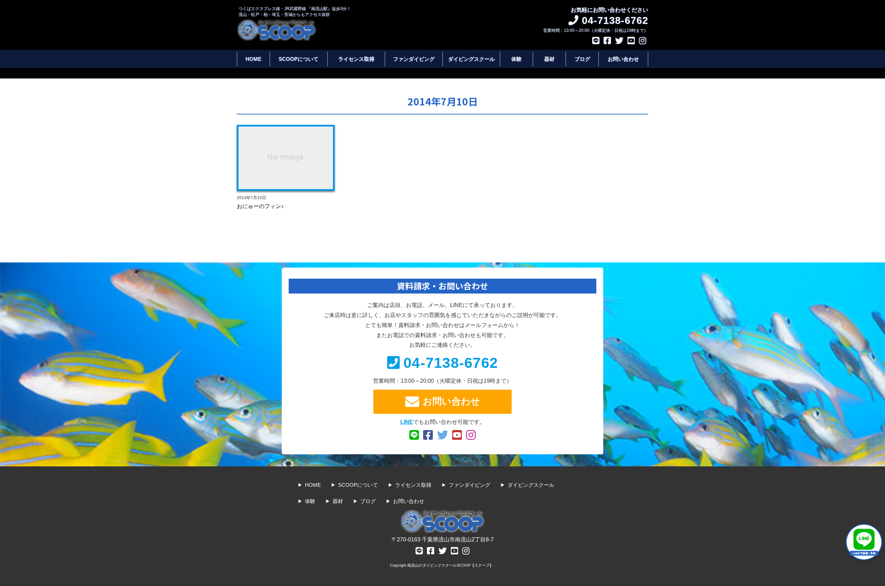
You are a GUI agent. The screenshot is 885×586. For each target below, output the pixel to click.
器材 (549, 59)
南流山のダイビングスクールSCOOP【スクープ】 (450, 565)
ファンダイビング (414, 59)
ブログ (582, 59)
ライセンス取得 (356, 59)
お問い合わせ (623, 59)
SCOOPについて (298, 59)
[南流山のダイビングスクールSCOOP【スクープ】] (276, 22)
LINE (406, 422)
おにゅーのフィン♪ (260, 206)
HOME (253, 59)
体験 (516, 59)
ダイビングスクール (471, 59)
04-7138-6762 (450, 363)
